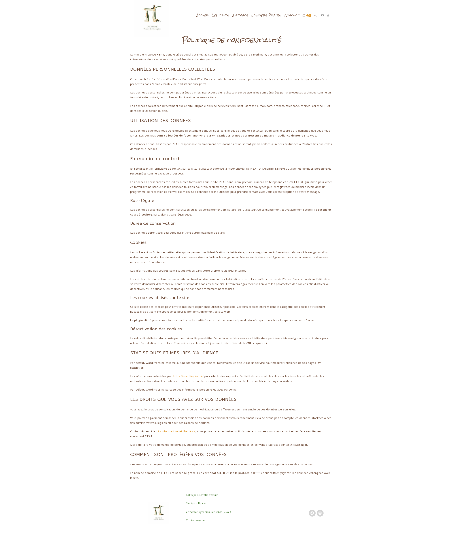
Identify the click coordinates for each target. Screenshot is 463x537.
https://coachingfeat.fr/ (188, 376)
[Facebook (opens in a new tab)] (322, 15)
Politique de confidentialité (202, 494)
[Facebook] (312, 513)
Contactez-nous (195, 520)
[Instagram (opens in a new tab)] (328, 15)
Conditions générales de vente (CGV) (208, 511)
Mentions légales (196, 503)
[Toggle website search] (315, 15)
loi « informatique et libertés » (176, 431)
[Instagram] (320, 513)
